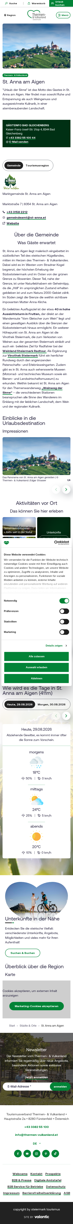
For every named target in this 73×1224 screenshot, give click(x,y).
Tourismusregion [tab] (37, 165)
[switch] (64, 611)
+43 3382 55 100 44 (22, 137)
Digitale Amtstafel (47, 1180)
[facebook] (18, 1153)
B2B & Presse (21, 1180)
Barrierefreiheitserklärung (41, 1193)
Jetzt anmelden (36, 1077)
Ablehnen (36, 678)
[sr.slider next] (66, 489)
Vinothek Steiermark (23, 355)
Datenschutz (56, 1186)
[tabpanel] (36, 200)
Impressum (11, 1193)
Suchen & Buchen (23, 952)
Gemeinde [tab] (14, 165)
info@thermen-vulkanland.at (36, 1134)
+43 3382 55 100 (36, 1127)
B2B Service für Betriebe (25, 1186)
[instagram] (36, 1153)
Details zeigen (54, 645)
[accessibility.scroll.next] (66, 716)
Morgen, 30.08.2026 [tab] (52, 704)
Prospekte (53, 1174)
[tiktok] (55, 1153)
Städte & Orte (28, 1025)
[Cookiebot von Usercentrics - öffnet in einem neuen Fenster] (54, 542)
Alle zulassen (36, 656)
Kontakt (36, 1174)
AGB (67, 1193)
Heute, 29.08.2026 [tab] (20, 704)
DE (35, 1143)
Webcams (20, 1174)
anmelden (60, 1086)
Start (12, 1025)
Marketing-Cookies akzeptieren (36, 1006)
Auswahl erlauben (36, 667)
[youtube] (27, 1153)
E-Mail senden (18, 141)
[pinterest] (46, 1153)
